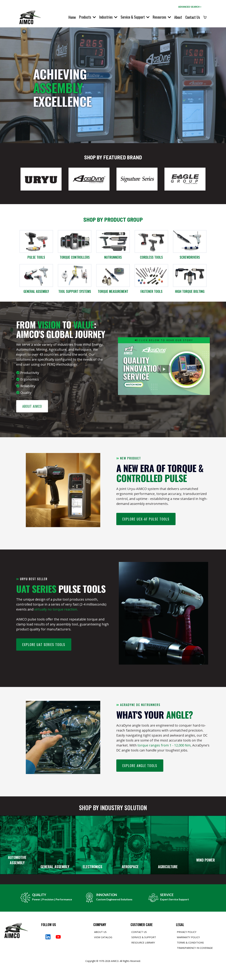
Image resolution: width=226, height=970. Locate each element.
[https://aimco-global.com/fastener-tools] (151, 275)
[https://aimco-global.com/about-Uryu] (41, 178)
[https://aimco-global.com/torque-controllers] (74, 241)
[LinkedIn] (48, 937)
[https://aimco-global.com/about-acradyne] (89, 178)
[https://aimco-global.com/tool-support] (74, 275)
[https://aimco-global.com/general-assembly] (36, 275)
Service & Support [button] (133, 17)
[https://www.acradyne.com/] (189, 275)
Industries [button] (106, 17)
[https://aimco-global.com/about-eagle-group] (184, 178)
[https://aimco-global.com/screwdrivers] (189, 241)
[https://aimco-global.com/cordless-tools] (151, 241)
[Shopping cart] (205, 17)
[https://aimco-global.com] (29, 16)
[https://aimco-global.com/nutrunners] (113, 241)
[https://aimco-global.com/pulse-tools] (36, 241)
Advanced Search (189, 7)
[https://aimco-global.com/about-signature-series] (136, 178)
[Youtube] (58, 937)
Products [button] (85, 17)
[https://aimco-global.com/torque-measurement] (113, 275)
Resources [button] (160, 17)
